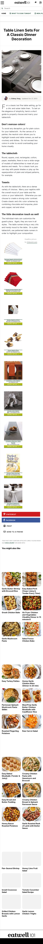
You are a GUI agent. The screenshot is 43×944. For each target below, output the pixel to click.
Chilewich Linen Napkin (13, 380)
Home (3, 13)
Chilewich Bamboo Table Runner (13, 441)
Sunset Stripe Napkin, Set (13, 289)
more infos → (13, 263)
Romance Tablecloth (13, 503)
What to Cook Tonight (21, 13)
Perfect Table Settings (13, 473)
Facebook (10, 520)
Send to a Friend (14, 532)
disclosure (9, 543)
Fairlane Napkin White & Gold (13, 259)
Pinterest (10, 514)
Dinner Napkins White (13, 320)
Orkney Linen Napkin (13, 411)
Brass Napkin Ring (13, 350)
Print (9, 526)
